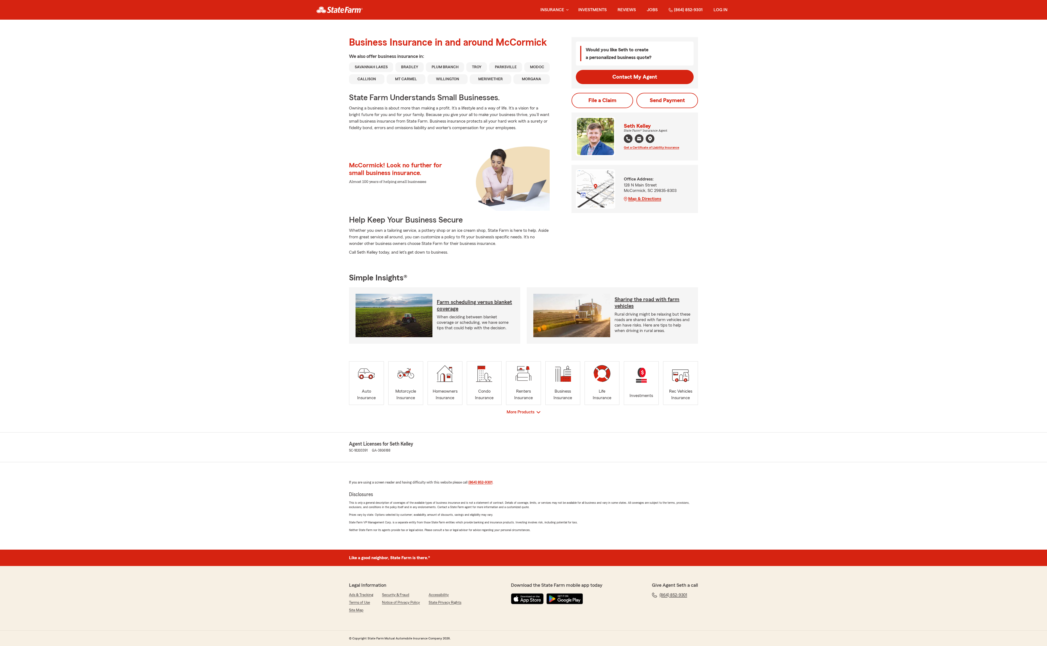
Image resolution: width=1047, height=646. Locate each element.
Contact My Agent (634, 77)
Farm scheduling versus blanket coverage (474, 306)
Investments (592, 10)
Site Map (356, 610)
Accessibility (439, 595)
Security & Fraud (395, 595)
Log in (720, 10)
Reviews (627, 10)
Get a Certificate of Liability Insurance (651, 147)
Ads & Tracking (361, 595)
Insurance (552, 10)
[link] (339, 9)
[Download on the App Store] (527, 598)
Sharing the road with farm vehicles (647, 303)
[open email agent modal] (639, 139)
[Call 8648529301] (628, 138)
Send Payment (667, 100)
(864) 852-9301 (688, 10)
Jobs (652, 10)
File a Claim (602, 100)
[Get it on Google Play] (564, 598)
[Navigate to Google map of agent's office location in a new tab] (650, 138)
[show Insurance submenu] (566, 10)
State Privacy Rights (445, 602)
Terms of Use (359, 602)
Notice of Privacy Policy (401, 602)
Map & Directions (644, 199)
